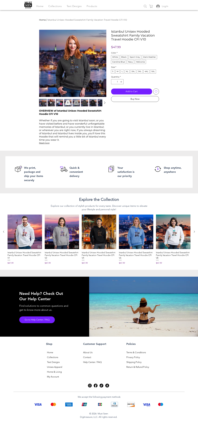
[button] (55, 6)
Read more (44, 143)
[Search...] (145, 6)
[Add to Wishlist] (156, 91)
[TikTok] (101, 385)
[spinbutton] (117, 81)
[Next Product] (194, 231)
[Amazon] (107, 385)
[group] (99, 239)
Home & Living (54, 371)
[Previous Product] (3, 231)
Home (42, 20)
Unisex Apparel (54, 367)
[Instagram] (90, 385)
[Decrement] (113, 81)
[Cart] (151, 6)
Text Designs (53, 362)
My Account (53, 376)
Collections (52, 357)
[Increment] (121, 81)
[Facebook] (96, 385)
